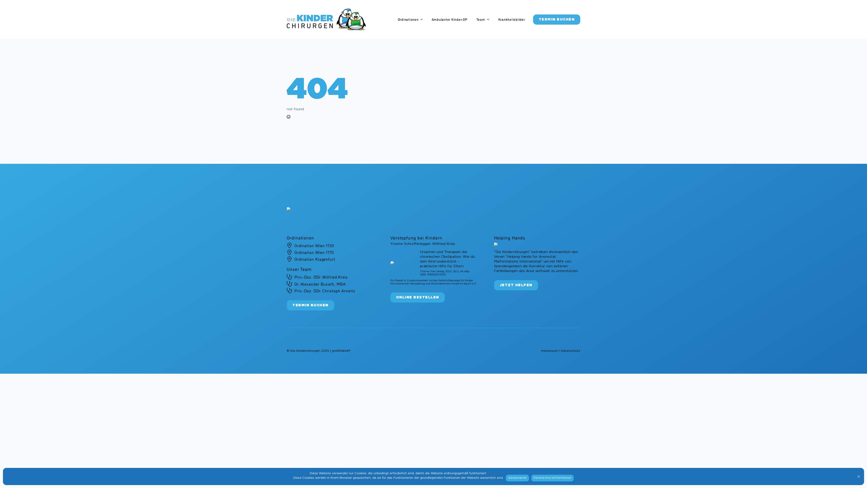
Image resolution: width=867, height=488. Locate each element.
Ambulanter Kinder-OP (449, 19)
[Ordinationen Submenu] (423, 19)
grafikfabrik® (341, 350)
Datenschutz (570, 350)
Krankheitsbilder (511, 19)
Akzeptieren (517, 477)
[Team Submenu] (489, 19)
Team (480, 19)
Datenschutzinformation (552, 477)
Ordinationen (408, 19)
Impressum (549, 350)
